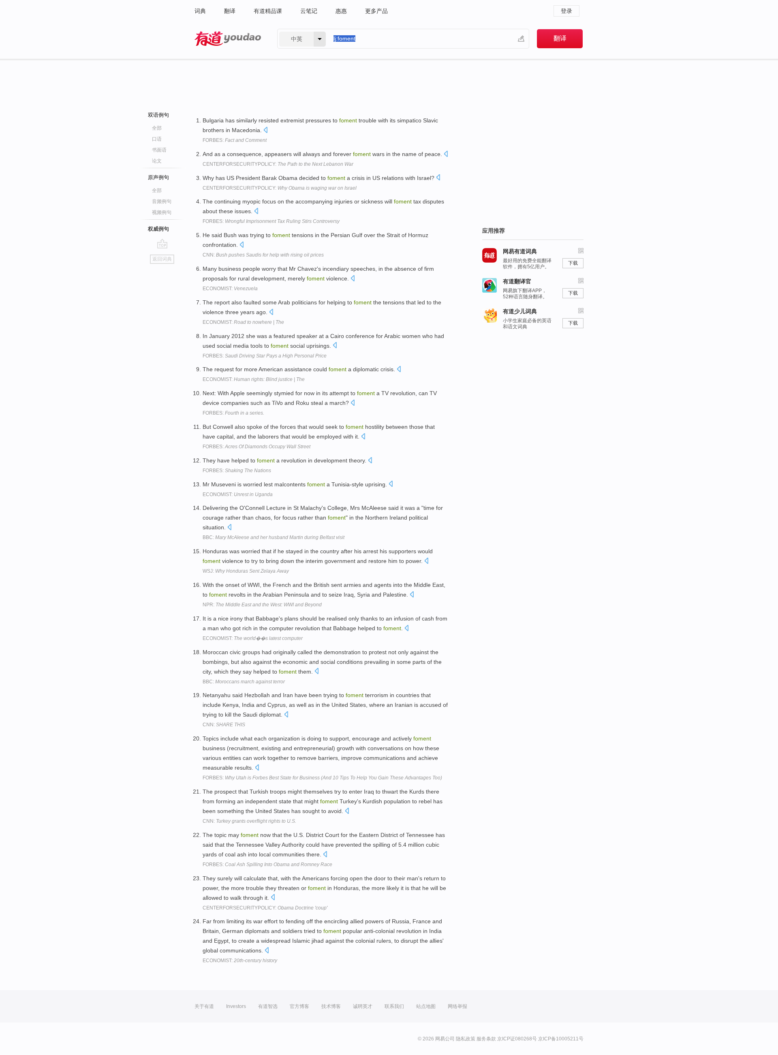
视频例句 (161, 212)
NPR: (262, 605)
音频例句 (161, 201)
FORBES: (235, 140)
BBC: (273, 537)
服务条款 (486, 1039)
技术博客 (331, 1006)
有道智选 (268, 1006)
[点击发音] (265, 130)
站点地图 (426, 1006)
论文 (157, 161)
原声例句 (158, 177)
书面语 (159, 150)
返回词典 (162, 259)
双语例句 (158, 115)
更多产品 (376, 11)
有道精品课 (268, 11)
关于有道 (204, 1006)
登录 (566, 11)
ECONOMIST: (230, 288)
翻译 (229, 11)
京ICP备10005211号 (561, 1039)
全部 (157, 128)
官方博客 (299, 1006)
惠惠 (341, 11)
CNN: (263, 255)
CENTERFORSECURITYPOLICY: (278, 164)
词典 (200, 11)
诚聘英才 (362, 1006)
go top (162, 243)
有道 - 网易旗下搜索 (227, 38)
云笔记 (308, 11)
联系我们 (394, 1006)
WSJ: (246, 571)
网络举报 (457, 1006)
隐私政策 (465, 1039)
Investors (236, 1006)
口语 (157, 139)
